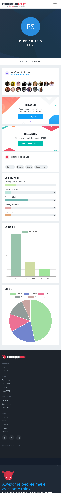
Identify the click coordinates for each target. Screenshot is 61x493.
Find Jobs (6, 380)
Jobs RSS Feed (7, 391)
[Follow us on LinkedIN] (18, 437)
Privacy (5, 424)
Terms (4, 420)
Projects (5, 407)
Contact (5, 431)
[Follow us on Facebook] (4, 437)
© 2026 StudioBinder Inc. (12, 446)
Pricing (5, 417)
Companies (6, 404)
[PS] (30, 35)
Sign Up (5, 371)
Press (4, 428)
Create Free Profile (30, 143)
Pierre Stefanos (30, 40)
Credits (22, 61)
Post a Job (30, 116)
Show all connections (20, 74)
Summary (37, 61)
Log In (4, 367)
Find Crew (6, 383)
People (5, 400)
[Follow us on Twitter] (11, 437)
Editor (30, 45)
